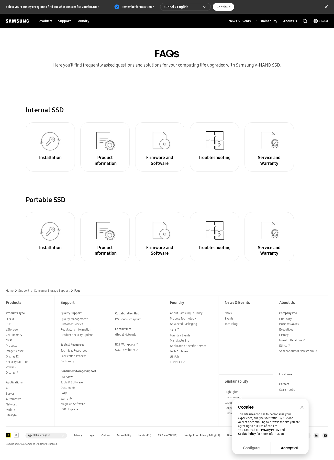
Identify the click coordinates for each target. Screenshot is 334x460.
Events (229, 318)
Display (10, 372)
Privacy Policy (270, 430)
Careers (284, 384)
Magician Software (73, 404)
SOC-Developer (125, 350)
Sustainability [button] (266, 21)
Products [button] (45, 21)
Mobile (10, 410)
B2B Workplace (125, 344)
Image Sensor (14, 351)
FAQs (64, 393)
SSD (8, 324)
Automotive (13, 399)
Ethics (283, 346)
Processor (12, 346)
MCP (9, 340)
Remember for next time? (138, 7)
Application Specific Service (188, 346)
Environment (233, 397)
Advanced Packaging (183, 324)
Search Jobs (287, 390)
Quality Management (74, 319)
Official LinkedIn (316, 435)
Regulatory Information (76, 329)
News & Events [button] (240, 21)
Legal (92, 435)
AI (7, 388)
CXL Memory (14, 335)
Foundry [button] (83, 21)
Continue (223, 6)
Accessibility (124, 435)
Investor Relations (290, 340)
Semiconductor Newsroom (296, 351)
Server (10, 393)
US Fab (174, 357)
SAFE (174, 330)
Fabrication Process (73, 356)
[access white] (16, 435)
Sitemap (231, 435)
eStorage (12, 329)
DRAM (10, 319)
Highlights (231, 392)
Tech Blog (231, 324)
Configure (251, 448)
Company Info (288, 313)
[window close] (302, 407)
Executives (286, 329)
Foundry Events (180, 335)
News (228, 313)
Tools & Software (72, 382)
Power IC (11, 367)
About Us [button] (290, 21)
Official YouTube (325, 435)
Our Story (285, 319)
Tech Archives (179, 351)
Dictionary (67, 361)
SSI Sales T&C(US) (167, 435)
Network (11, 404)
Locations (285, 374)
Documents (68, 388)
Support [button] (64, 21)
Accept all (289, 448)
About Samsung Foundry (186, 313)
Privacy (78, 435)
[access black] (8, 435)
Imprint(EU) (144, 435)
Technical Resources (74, 350)
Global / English (176, 6)
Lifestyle (11, 415)
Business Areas (289, 324)
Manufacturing (179, 340)
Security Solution (17, 362)
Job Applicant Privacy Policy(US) (202, 435)
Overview (67, 377)
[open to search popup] (305, 21)
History (284, 335)
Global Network (125, 335)
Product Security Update (77, 335)
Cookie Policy (247, 434)
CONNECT (176, 362)
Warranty (67, 398)
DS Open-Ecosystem (128, 319)
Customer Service (72, 324)
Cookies (105, 435)
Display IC (12, 356)
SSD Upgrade (69, 409)
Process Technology (183, 318)
